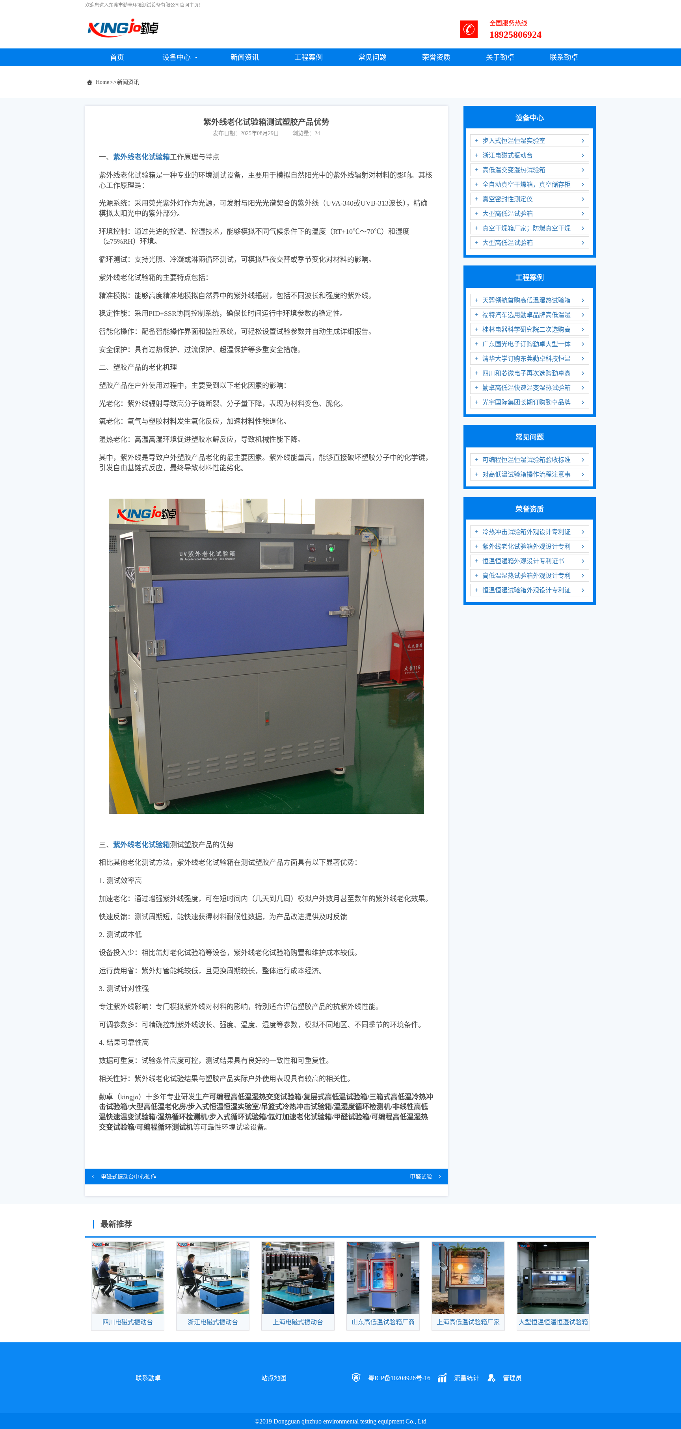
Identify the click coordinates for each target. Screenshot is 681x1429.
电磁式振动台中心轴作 (128, 1176)
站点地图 (274, 1378)
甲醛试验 (421, 1176)
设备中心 (529, 117)
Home (102, 82)
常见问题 (529, 436)
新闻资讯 (128, 82)
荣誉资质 (529, 508)
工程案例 (529, 277)
